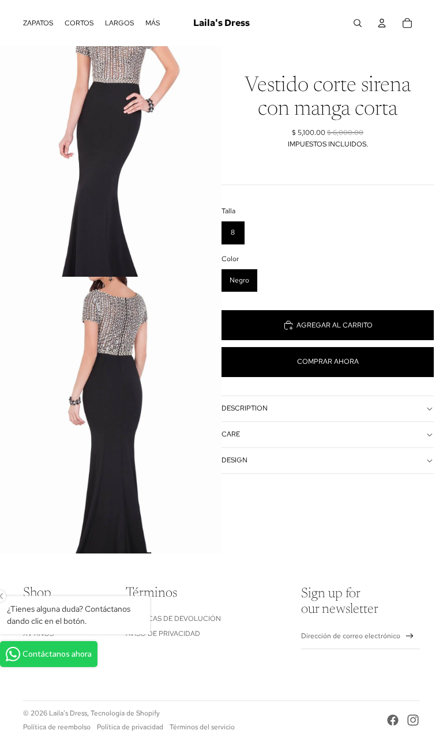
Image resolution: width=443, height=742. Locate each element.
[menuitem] (152, 23)
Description (245, 408)
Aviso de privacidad (163, 633)
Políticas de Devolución (173, 618)
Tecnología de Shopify (125, 713)
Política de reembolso (57, 727)
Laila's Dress (68, 713)
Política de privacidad (130, 727)
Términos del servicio (202, 727)
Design (234, 460)
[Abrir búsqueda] (357, 23)
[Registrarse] (410, 636)
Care (231, 434)
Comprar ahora (328, 361)
